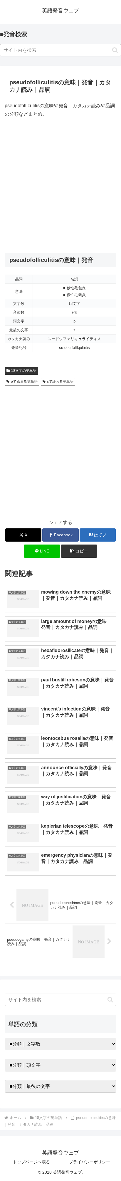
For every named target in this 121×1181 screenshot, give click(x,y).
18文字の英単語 (23, 371)
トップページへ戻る (31, 1162)
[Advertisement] (60, 185)
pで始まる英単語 (24, 381)
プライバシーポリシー (89, 1162)
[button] (115, 50)
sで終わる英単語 (60, 381)
